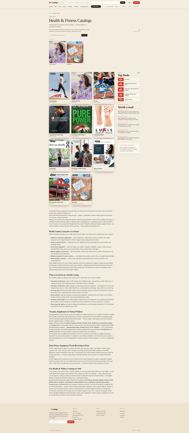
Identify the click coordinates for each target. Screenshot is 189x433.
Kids (60, 6)
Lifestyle (70, 6)
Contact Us (75, 417)
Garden (129, 6)
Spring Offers (136, 6)
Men (56, 6)
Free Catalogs (95, 6)
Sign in (130, 2)
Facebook (122, 411)
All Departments (84, 6)
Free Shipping (123, 6)
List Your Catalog (77, 413)
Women (51, 6)
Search (122, 2)
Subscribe (71, 421)
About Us (75, 411)
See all (138, 72)
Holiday (116, 6)
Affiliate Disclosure (77, 419)
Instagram (122, 415)
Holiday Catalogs (100, 415)
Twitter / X (122, 413)
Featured (76, 6)
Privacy (138, 430)
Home (64, 6)
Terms (134, 430)
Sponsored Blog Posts (78, 415)
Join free (136, 2)
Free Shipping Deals (101, 413)
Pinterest (122, 417)
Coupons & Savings (101, 411)
